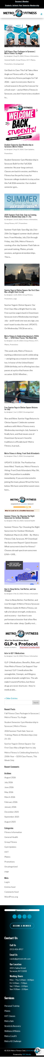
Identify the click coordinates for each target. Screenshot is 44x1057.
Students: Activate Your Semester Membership (22, 5)
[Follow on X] (24, 916)
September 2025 (11, 816)
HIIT (28, 60)
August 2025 (10, 821)
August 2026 (10, 777)
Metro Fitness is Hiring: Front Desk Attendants (21, 453)
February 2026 (10, 802)
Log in (7, 882)
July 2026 (8, 782)
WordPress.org (11, 896)
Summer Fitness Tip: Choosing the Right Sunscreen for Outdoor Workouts (19, 517)
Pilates (32, 60)
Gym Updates (29, 149)
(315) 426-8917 (16, 949)
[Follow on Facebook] (15, 916)
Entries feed (9, 887)
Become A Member (22, 1)
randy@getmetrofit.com (20, 959)
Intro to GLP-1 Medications (14, 653)
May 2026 (8, 792)
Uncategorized (18, 64)
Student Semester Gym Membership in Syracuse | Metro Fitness (18, 145)
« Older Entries (10, 698)
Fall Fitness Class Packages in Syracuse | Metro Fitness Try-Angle (19, 52)
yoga (15, 299)
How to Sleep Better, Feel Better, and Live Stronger (20, 590)
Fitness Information (31, 56)
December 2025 (11, 812)
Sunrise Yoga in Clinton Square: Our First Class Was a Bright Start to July (21, 291)
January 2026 (10, 807)
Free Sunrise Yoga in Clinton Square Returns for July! (21, 408)
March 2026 (9, 797)
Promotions (8, 64)
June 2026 (9, 787)
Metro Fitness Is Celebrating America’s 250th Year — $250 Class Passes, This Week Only (21, 337)
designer (9, 56)
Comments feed (11, 892)
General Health (9, 60)
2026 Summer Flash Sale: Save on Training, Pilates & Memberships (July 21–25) (20, 215)
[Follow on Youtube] (29, 916)
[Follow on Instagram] (19, 916)
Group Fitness (21, 60)
